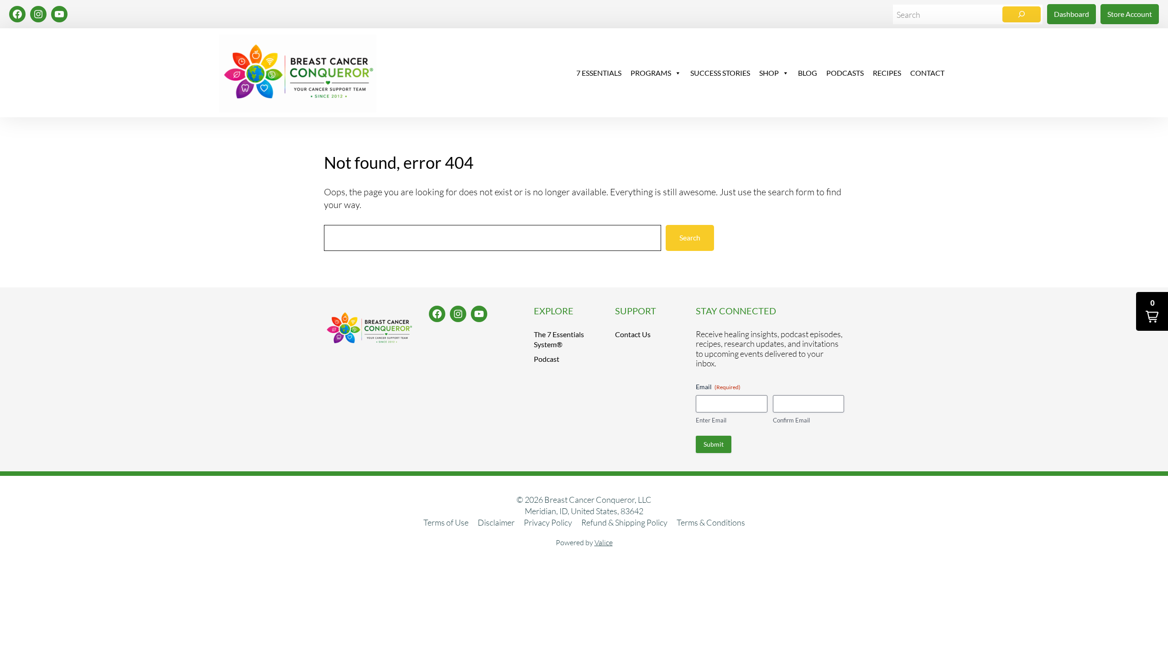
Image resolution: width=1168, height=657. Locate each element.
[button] (1152, 311)
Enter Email (711, 420)
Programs (651, 72)
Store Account (1129, 14)
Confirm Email (791, 420)
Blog (807, 72)
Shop (769, 72)
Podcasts (845, 72)
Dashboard (1071, 14)
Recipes (887, 72)
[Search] (1021, 14)
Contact (927, 72)
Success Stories (720, 72)
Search (689, 237)
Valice (603, 542)
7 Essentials (598, 72)
